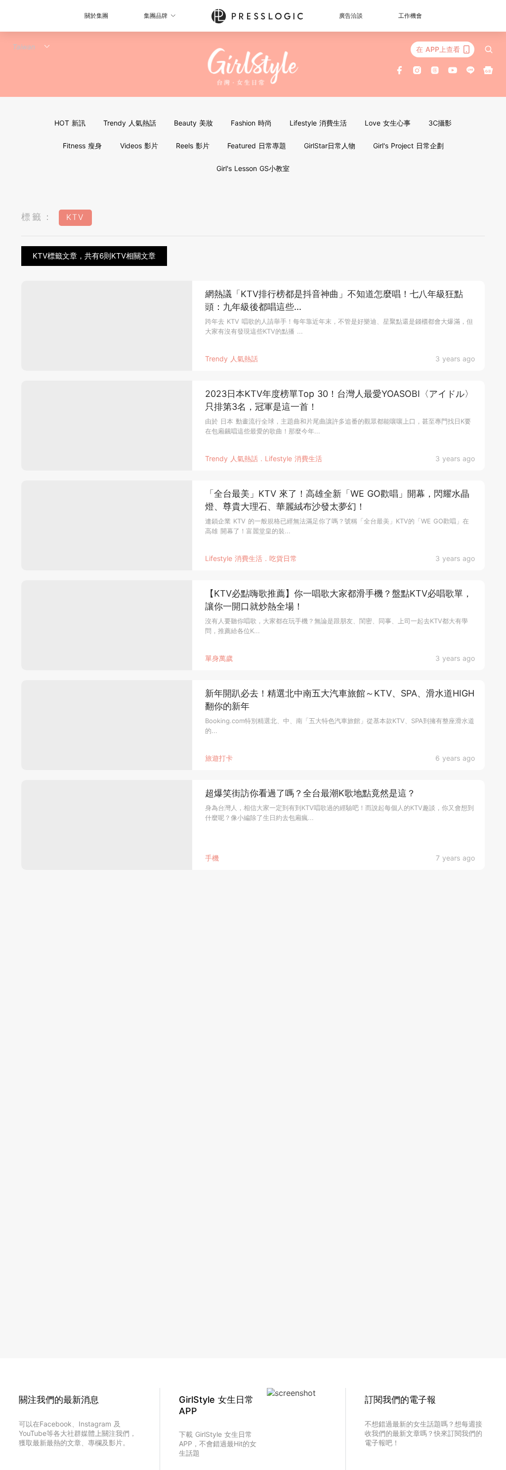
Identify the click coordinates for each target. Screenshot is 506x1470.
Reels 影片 (193, 145)
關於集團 (96, 15)
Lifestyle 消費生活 (318, 123)
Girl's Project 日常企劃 (408, 145)
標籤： (37, 217)
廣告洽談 (351, 15)
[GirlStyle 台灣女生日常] (253, 67)
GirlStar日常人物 (329, 145)
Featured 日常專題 (256, 145)
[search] (488, 49)
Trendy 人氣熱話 (129, 123)
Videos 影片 (139, 145)
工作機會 (410, 15)
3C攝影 (440, 123)
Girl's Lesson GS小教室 (253, 168)
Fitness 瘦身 (82, 145)
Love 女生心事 (388, 123)
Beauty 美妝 (193, 123)
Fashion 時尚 (251, 123)
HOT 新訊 (69, 123)
